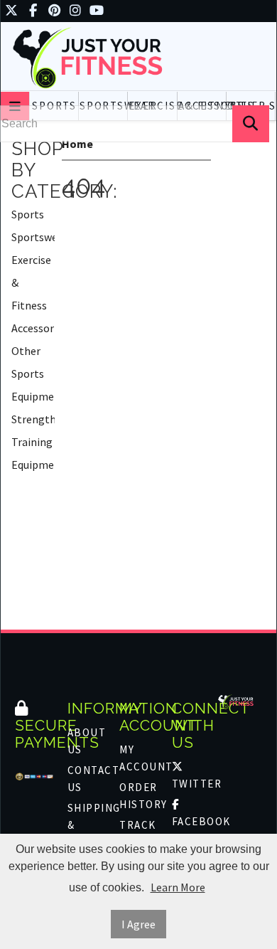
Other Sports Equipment (33, 373)
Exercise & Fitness (31, 282)
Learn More (178, 887)
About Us (86, 741)
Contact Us (86, 778)
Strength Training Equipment (33, 442)
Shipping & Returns (86, 825)
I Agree (138, 924)
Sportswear (33, 237)
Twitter (191, 783)
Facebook (191, 821)
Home (77, 144)
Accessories (33, 328)
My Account (138, 758)
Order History (138, 795)
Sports (27, 214)
